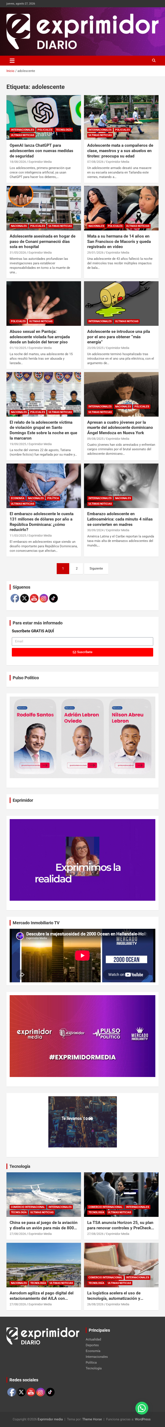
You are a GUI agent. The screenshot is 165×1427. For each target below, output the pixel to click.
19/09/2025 (18, 444)
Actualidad (93, 1339)
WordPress (143, 1419)
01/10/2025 (18, 348)
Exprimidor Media (40, 161)
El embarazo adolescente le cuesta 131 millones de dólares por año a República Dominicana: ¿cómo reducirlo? (41, 521)
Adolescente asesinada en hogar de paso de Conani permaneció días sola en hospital (42, 241)
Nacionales (19, 225)
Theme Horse (92, 1419)
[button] (141, 1408)
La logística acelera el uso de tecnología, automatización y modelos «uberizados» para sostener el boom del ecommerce (117, 1301)
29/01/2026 (95, 252)
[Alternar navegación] (12, 61)
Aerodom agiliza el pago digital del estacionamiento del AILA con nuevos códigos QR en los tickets (41, 1298)
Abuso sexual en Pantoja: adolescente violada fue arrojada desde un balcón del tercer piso (40, 336)
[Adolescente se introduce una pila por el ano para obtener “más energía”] (121, 303)
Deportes (92, 1345)
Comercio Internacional (28, 1207)
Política (53, 498)
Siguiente (96, 568)
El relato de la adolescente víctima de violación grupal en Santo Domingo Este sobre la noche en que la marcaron (43, 430)
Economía (17, 498)
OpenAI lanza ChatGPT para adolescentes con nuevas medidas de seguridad (41, 150)
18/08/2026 (18, 161)
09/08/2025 (95, 438)
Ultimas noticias (22, 135)
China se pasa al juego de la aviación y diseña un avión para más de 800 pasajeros (44, 1228)
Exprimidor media (50, 1419)
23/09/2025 (95, 348)
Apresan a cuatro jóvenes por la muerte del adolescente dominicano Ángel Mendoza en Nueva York (120, 427)
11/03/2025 (18, 535)
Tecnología (64, 129)
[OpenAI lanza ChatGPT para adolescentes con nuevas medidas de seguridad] (43, 117)
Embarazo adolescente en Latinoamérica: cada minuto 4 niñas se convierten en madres (120, 519)
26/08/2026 (95, 1304)
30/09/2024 (95, 530)
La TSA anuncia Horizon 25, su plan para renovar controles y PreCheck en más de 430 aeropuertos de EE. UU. (120, 1230)
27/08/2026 (18, 1234)
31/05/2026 (18, 252)
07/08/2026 (95, 161)
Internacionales (22, 129)
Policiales (45, 129)
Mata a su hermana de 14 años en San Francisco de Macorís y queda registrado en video (119, 241)
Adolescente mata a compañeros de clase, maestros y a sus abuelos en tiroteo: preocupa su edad (120, 150)
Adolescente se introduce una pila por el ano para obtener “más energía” (118, 336)
